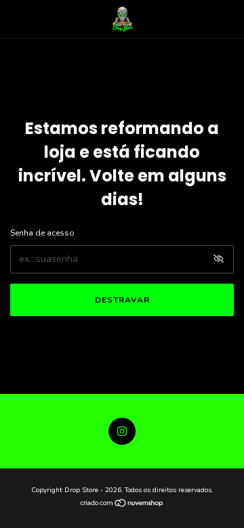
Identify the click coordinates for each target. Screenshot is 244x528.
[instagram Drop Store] (122, 431)
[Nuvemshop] (122, 504)
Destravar (122, 299)
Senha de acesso (42, 232)
